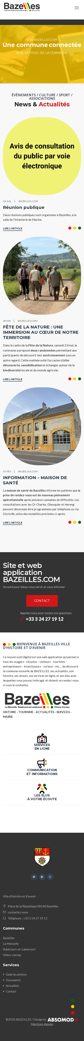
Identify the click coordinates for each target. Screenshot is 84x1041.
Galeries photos (16, 974)
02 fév (7, 471)
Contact (11, 991)
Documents (13, 980)
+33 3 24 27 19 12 (44, 619)
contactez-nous (18, 912)
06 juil (7, 201)
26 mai (7, 320)
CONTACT (42, 601)
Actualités (12, 985)
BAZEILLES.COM (28, 201)
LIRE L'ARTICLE (12, 228)
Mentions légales (42, 1024)
